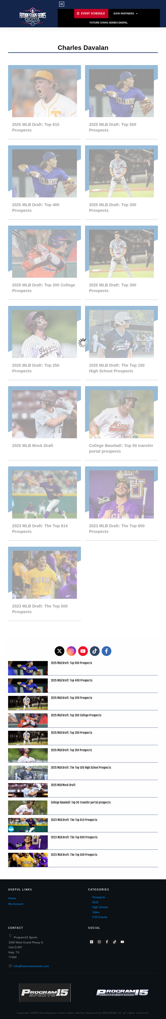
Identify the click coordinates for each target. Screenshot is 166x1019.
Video (96, 912)
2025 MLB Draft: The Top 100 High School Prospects (121, 343)
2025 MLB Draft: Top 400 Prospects (44, 182)
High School (100, 907)
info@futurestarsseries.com (31, 966)
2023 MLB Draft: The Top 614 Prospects (44, 503)
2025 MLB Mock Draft (44, 423)
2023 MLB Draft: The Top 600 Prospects (121, 503)
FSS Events (99, 917)
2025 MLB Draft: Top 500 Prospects (121, 102)
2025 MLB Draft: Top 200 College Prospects (44, 263)
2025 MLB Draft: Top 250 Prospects (44, 343)
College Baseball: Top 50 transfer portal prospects (121, 423)
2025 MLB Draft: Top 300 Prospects (121, 182)
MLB (95, 902)
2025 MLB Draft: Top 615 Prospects (44, 102)
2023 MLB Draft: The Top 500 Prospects (44, 584)
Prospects (98, 897)
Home (12, 898)
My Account (15, 903)
